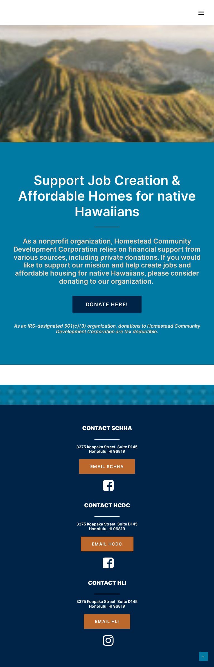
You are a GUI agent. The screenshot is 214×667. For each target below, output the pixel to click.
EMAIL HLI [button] (107, 621)
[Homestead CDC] (17, 12)
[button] (201, 12)
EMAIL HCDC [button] (107, 544)
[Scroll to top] (203, 656)
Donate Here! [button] (107, 304)
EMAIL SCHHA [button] (107, 466)
